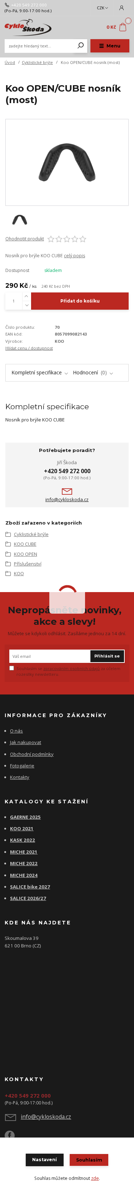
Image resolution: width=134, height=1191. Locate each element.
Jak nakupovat (25, 742)
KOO (19, 573)
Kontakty (19, 777)
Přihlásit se (107, 656)
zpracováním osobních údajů (71, 668)
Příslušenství (27, 563)
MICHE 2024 (24, 875)
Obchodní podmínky (32, 754)
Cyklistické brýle (37, 62)
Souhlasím (89, 1160)
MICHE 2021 (24, 852)
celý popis (74, 256)
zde (95, 1178)
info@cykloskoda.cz (67, 500)
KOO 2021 (22, 828)
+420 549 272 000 (29, 5)
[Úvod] (28, 27)
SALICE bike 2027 (30, 886)
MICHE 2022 (24, 863)
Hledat (81, 46)
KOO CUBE (25, 544)
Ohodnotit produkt (24, 239)
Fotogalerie (22, 765)
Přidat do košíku (80, 301)
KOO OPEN (25, 554)
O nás (16, 731)
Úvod (10, 62)
